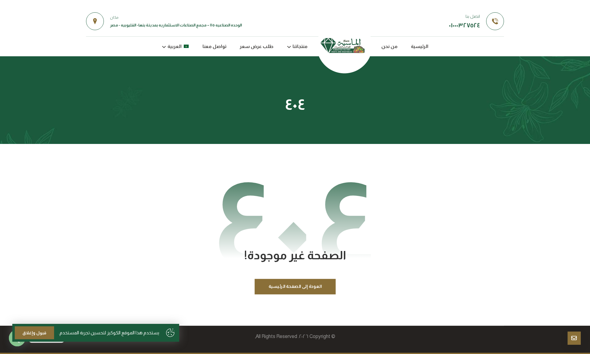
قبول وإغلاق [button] (34, 332)
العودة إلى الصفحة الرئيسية (295, 286)
